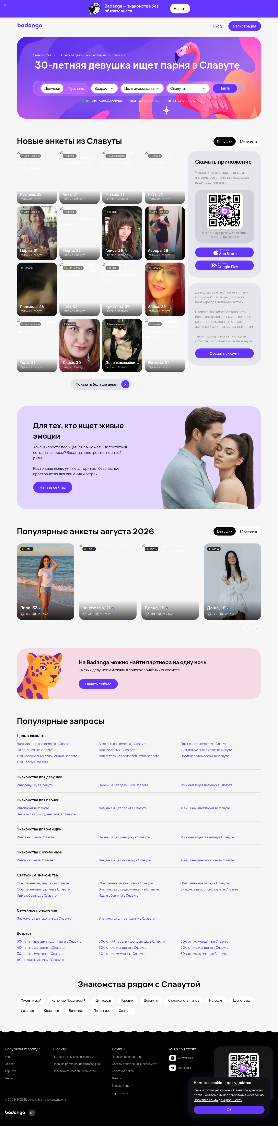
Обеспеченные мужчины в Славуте (43, 889)
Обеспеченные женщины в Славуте (126, 883)
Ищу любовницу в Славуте (37, 895)
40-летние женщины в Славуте (41, 947)
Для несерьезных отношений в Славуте (47, 756)
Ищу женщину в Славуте (35, 837)
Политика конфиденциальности (74, 1071)
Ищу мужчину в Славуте (35, 860)
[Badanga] (30, 26)
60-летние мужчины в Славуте (40, 959)
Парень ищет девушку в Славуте (123, 785)
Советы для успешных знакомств (134, 1064)
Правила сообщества (126, 1057)
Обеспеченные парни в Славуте (205, 883)
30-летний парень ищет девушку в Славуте (132, 941)
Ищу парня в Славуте (33, 808)
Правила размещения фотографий (76, 1064)
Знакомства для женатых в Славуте (44, 918)
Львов (9, 1078)
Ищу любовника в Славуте (118, 895)
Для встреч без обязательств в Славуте (129, 756)
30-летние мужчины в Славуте (40, 953)
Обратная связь (123, 1071)
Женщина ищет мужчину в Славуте (207, 860)
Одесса (10, 1064)
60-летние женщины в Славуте (204, 947)
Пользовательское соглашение (74, 1057)
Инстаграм (185, 1058)
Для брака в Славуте (32, 762)
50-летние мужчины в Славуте (204, 953)
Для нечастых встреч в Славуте (204, 744)
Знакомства (42, 55)
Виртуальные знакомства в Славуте (44, 744)
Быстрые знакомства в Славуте (123, 744)
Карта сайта (120, 1093)
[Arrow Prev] (246, 628)
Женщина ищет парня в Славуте (205, 808)
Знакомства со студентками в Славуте (46, 814)
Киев (8, 1057)
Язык (115, 1078)
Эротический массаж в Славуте (205, 756)
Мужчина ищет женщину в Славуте (207, 837)
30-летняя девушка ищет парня (82, 55)
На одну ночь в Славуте (34, 750)
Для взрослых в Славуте (117, 750)
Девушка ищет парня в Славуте (123, 808)
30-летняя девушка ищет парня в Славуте (49, 941)
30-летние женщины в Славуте (204, 941)
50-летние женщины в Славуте (122, 947)
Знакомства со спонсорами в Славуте (209, 889)
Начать (180, 8)
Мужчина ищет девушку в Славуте (206, 785)
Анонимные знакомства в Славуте (206, 750)
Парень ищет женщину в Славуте (124, 837)
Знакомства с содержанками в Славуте (129, 889)
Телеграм (184, 1068)
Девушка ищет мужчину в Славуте (125, 860)
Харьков (10, 1071)
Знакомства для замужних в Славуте (127, 918)
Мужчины (76, 88)
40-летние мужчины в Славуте (122, 953)
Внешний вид (121, 1086)
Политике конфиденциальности (218, 1100)
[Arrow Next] (257, 628)
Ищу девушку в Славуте (35, 785)
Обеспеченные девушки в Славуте (43, 883)
